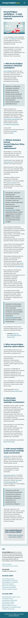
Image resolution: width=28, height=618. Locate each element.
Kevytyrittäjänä (8, 71)
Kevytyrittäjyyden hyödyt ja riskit (11, 597)
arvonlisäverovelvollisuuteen (11, 124)
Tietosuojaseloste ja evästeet (10, 566)
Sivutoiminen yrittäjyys (8, 602)
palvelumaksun (20, 266)
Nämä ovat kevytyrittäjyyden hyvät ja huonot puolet (14, 335)
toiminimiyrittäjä (10, 210)
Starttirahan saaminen (10, 475)
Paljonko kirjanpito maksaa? (9, 589)
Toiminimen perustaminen (9, 587)
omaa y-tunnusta (11, 182)
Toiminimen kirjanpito (8, 584)
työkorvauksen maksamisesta (12, 119)
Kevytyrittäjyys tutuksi (8, 579)
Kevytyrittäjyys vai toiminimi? (10, 582)
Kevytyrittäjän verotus (8, 603)
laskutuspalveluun (8, 162)
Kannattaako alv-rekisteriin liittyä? (11, 607)
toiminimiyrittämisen (11, 317)
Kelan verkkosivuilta (16, 391)
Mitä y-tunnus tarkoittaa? (9, 585)
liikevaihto (14, 131)
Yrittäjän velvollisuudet (8, 609)
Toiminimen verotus (7, 598)
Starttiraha (6, 456)
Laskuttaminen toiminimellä (9, 600)
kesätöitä (13, 38)
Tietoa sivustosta (6, 564)
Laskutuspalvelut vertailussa (10, 580)
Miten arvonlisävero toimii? (9, 605)
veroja (21, 263)
